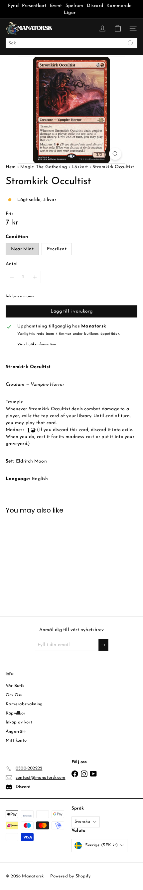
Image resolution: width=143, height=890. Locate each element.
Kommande (118, 5)
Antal (12, 264)
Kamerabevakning (24, 704)
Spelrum (74, 5)
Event (57, 5)
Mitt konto (16, 740)
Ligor (69, 12)
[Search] (130, 43)
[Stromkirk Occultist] (35, 561)
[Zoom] (115, 154)
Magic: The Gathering (43, 167)
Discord (95, 5)
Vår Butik (15, 686)
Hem (11, 167)
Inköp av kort (19, 722)
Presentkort (34, 5)
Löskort (80, 167)
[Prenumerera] (103, 645)
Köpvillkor (15, 713)
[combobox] (71, 43)
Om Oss (14, 695)
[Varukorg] (117, 28)
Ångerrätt (16, 731)
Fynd (13, 5)
